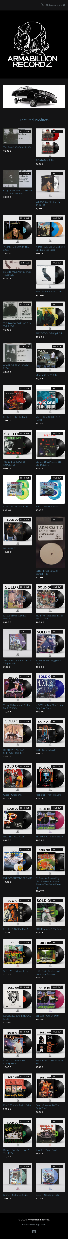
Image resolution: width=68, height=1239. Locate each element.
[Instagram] (34, 1232)
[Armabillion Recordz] (34, 43)
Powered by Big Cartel (34, 1224)
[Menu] (5, 5)
